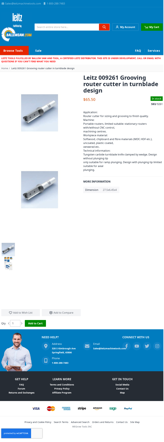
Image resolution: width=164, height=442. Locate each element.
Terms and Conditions (62, 384)
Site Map (135, 422)
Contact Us (122, 388)
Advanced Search (80, 422)
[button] (8, 250)
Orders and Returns (103, 422)
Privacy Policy (62, 388)
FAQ (21, 384)
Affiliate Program (61, 392)
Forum (21, 388)
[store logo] (16, 27)
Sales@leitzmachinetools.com (23, 3)
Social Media (122, 384)
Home (4, 68)
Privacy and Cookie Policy (38, 422)
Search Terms (61, 422)
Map (122, 392)
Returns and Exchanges (21, 392)
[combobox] (72, 27)
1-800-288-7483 (56, 3)
